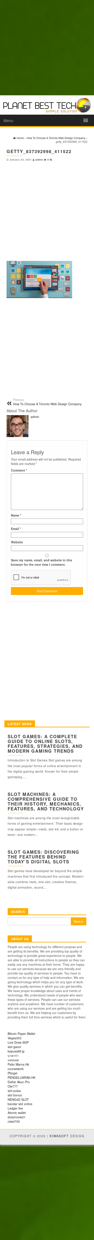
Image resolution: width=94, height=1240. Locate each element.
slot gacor (14, 1047)
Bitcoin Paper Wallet (21, 1033)
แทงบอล (13, 1060)
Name (16, 515)
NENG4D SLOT (18, 1099)
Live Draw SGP (18, 1042)
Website (17, 542)
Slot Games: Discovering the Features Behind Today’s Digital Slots (43, 857)
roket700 (14, 1121)
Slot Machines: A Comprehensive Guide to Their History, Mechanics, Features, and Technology (46, 801)
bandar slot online (20, 1104)
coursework (16, 1068)
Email (16, 528)
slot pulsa (14, 1090)
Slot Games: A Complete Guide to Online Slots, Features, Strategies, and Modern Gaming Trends (45, 743)
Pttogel (12, 1073)
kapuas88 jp (16, 1051)
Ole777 (13, 1086)
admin (39, 159)
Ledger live (15, 1108)
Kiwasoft (59, 1136)
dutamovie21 (17, 1117)
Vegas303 (14, 1038)
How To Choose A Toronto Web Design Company (47, 402)
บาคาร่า (13, 1055)
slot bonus (15, 1095)
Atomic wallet (17, 1112)
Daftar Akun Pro (19, 1082)
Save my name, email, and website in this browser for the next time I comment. (41, 562)
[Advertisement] (47, 47)
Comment (19, 470)
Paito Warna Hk (18, 1064)
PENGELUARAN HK (21, 1077)
